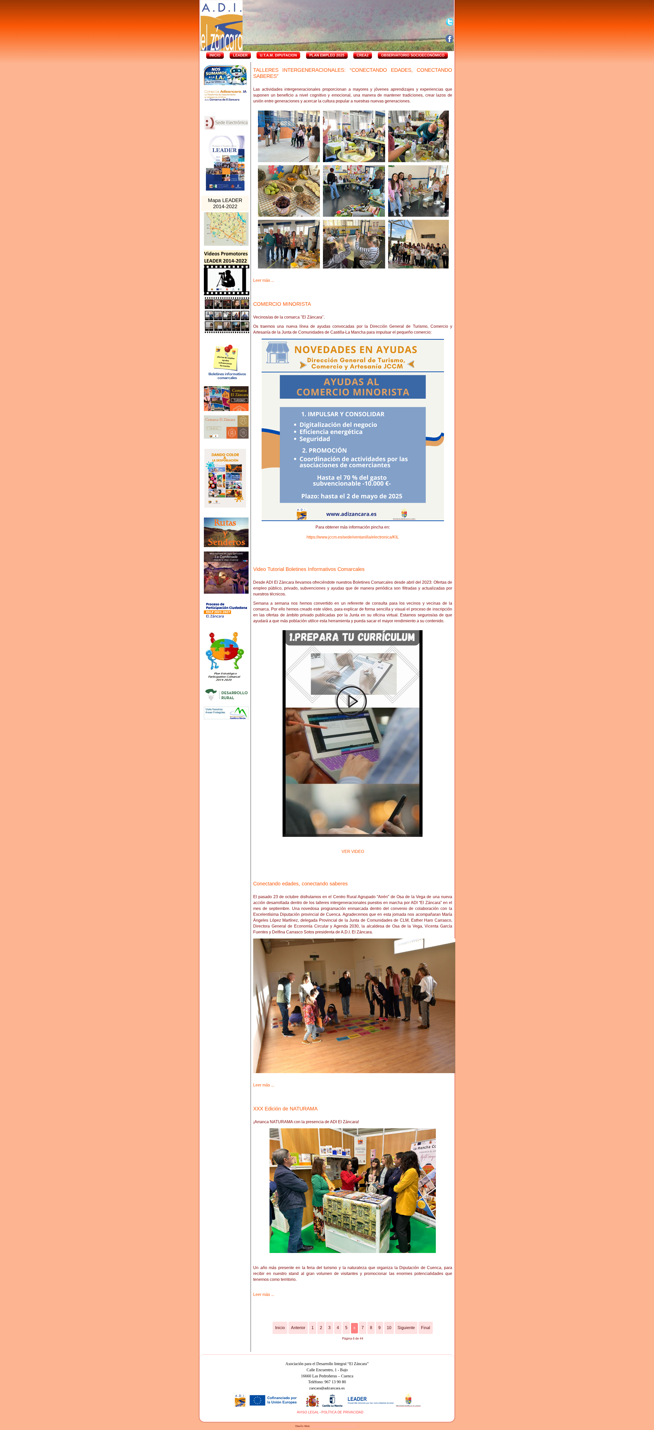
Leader (240, 55)
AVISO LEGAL (308, 1412)
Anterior (298, 1328)
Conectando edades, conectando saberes (300, 883)
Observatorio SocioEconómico (413, 55)
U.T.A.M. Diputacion (278, 55)
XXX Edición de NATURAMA (285, 1108)
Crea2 (363, 55)
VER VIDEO (353, 851)
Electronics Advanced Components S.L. (334, 1426)
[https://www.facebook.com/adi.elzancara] (450, 39)
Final (425, 1328)
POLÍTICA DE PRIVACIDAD (342, 1412)
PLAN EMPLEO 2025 (326, 55)
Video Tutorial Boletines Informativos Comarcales (309, 569)
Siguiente (406, 1328)
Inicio (214, 55)
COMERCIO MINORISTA (282, 304)
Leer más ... (263, 280)
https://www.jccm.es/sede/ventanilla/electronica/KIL (353, 537)
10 (389, 1328)
